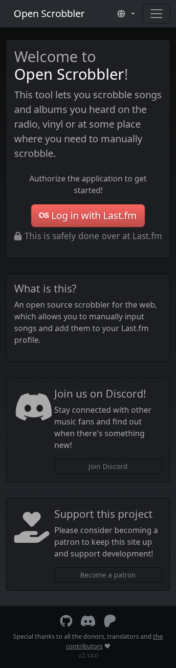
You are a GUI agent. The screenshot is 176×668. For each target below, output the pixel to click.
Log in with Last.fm (94, 215)
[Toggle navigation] (156, 13)
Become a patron (108, 574)
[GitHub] (66, 623)
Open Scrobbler (49, 13)
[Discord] (88, 623)
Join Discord (108, 466)
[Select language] (126, 13)
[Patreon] (110, 623)
